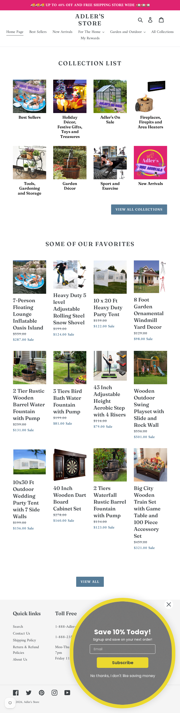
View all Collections (139, 209)
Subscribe (122, 663)
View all (90, 582)
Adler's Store (90, 20)
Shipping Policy (24, 640)
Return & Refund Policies (26, 650)
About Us (20, 659)
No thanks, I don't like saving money (122, 675)
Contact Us (21, 633)
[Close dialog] (168, 604)
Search (18, 626)
